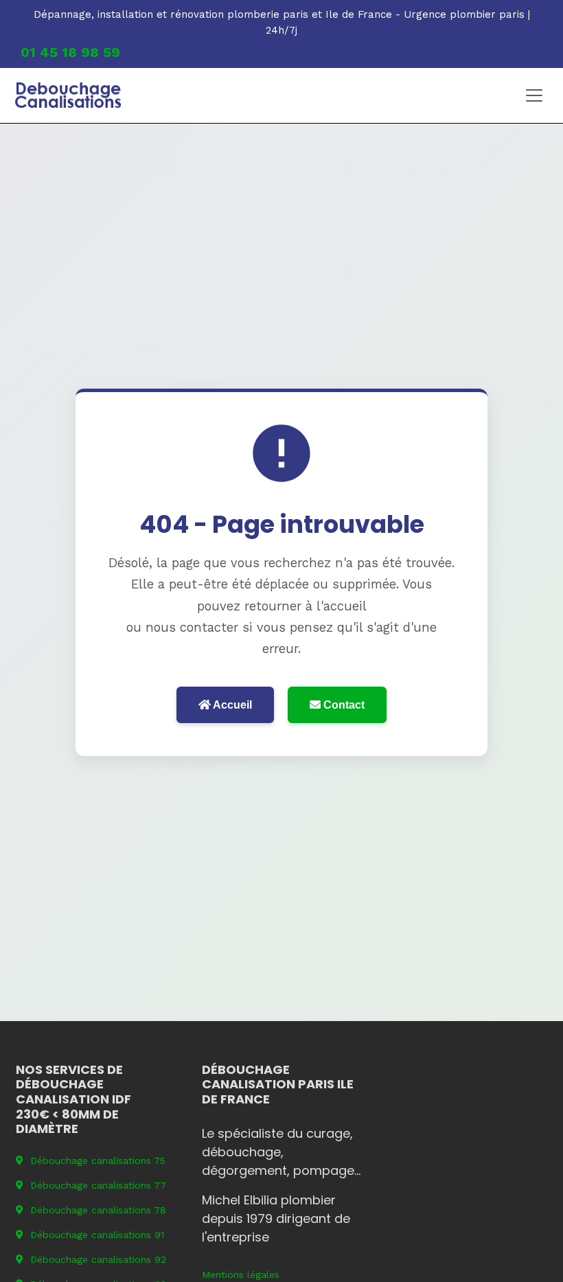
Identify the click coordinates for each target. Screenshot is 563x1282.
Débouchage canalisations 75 (97, 1160)
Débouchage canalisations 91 (97, 1234)
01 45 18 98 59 (70, 52)
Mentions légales (240, 1274)
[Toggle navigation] (534, 95)
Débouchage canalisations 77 (98, 1185)
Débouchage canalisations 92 (98, 1259)
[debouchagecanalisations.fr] (68, 95)
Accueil (231, 705)
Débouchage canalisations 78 (98, 1209)
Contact (343, 705)
